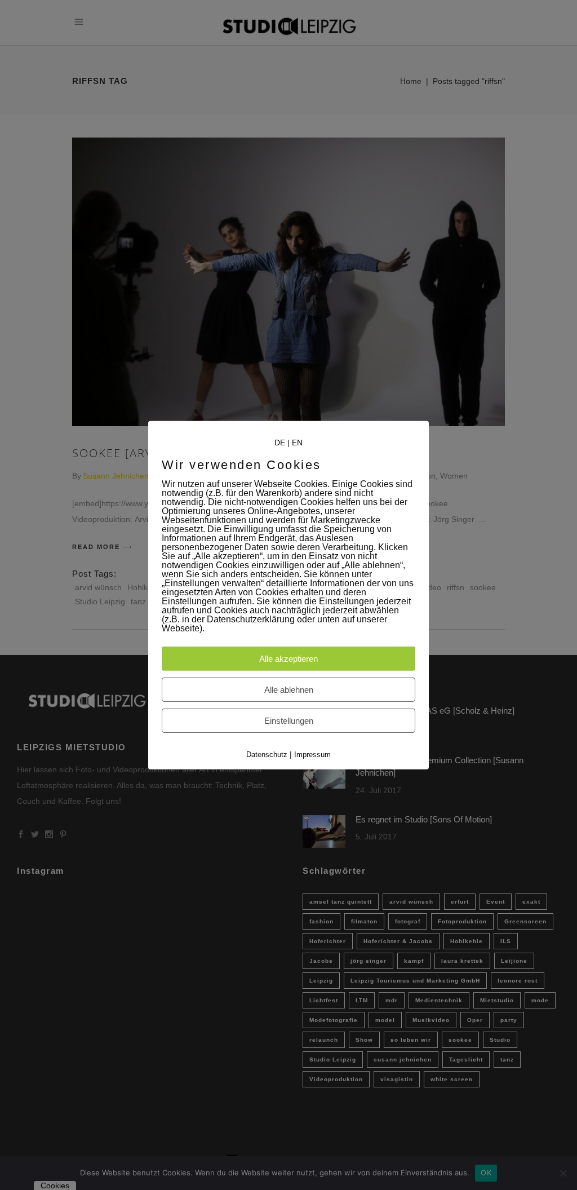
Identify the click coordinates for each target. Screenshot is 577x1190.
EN (297, 441)
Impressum (312, 754)
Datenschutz (266, 754)
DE (279, 441)
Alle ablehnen (288, 689)
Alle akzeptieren (288, 658)
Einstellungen (288, 720)
